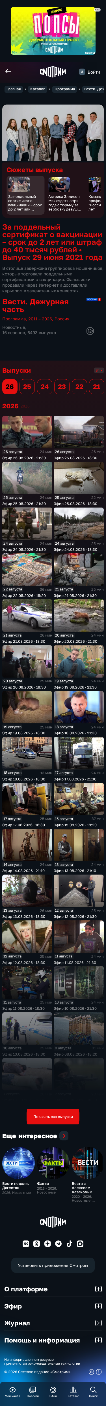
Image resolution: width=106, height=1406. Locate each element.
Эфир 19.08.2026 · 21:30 (75, 687)
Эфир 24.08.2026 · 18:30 (75, 549)
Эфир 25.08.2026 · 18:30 (75, 503)
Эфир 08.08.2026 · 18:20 (75, 1054)
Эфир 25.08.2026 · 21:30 (24, 503)
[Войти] (82, 72)
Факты (43, 1183)
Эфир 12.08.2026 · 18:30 (23, 962)
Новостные (13, 327)
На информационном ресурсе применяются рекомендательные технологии (42, 1362)
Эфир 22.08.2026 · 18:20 (24, 595)
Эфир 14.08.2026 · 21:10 (23, 870)
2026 (25, 406)
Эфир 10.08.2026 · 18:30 (23, 1054)
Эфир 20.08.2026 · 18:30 (24, 687)
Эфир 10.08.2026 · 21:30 (75, 1008)
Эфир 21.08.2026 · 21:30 (75, 595)
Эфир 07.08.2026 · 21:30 (24, 1100)
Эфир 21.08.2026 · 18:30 (23, 641)
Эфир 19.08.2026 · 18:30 (23, 733)
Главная (14, 89)
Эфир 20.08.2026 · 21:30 (75, 641)
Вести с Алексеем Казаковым (82, 1187)
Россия (62, 318)
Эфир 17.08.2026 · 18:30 (23, 825)
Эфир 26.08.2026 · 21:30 (24, 458)
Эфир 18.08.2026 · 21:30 (75, 733)
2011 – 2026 (40, 318)
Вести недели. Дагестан (15, 1185)
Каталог (37, 89)
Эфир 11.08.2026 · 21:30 (75, 962)
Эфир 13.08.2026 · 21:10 (75, 870)
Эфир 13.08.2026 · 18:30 (23, 916)
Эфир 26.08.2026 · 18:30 (75, 458)
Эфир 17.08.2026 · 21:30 (75, 779)
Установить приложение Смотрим (53, 1265)
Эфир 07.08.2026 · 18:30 (75, 1100)
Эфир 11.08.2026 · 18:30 (23, 1008)
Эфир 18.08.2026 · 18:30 (23, 779)
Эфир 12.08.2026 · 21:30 (75, 916)
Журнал (17, 1323)
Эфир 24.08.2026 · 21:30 (24, 549)
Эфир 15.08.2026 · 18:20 (75, 825)
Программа (65, 89)
